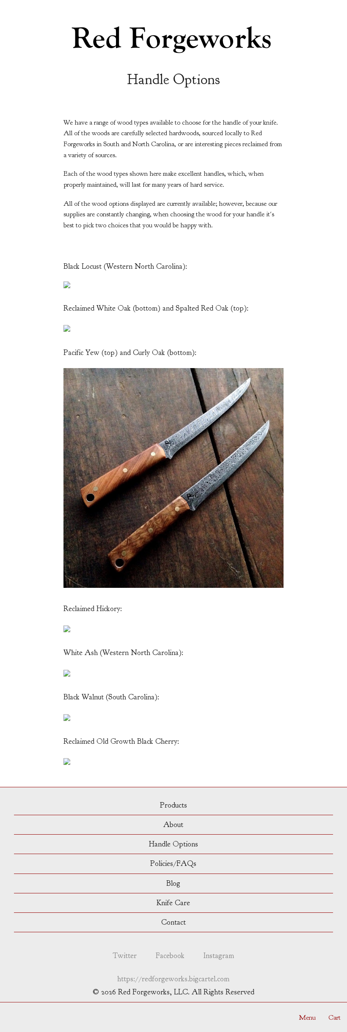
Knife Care (173, 903)
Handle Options (173, 844)
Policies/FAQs (173, 863)
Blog (173, 883)
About (173, 825)
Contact (173, 922)
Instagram (219, 956)
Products (173, 805)
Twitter (125, 956)
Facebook (170, 956)
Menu (307, 1017)
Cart (334, 1017)
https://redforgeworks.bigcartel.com (173, 979)
